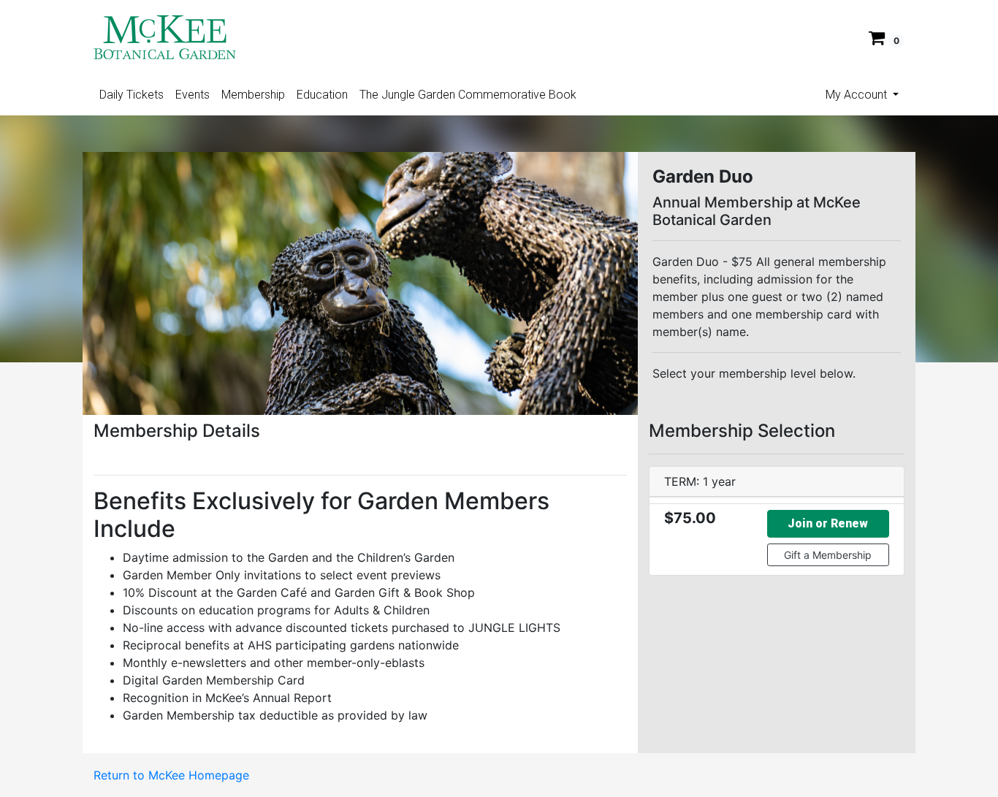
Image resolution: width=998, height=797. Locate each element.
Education (322, 95)
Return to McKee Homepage (171, 775)
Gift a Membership (828, 555)
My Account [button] (858, 95)
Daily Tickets (131, 95)
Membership (253, 95)
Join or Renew (828, 523)
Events (192, 95)
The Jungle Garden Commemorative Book (467, 95)
